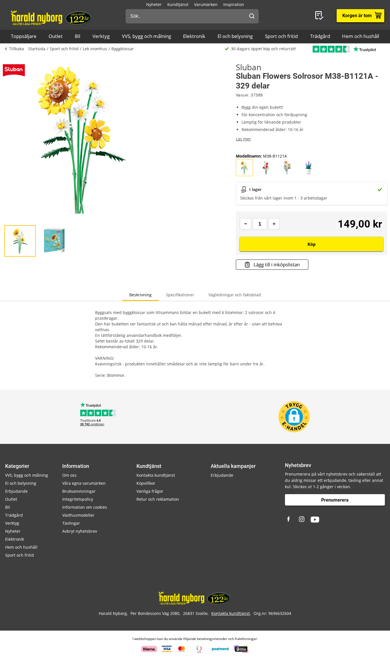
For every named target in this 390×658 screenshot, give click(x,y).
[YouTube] (315, 519)
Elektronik (194, 36)
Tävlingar (71, 523)
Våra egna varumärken (84, 483)
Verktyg (101, 36)
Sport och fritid (281, 36)
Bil (77, 36)
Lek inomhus (95, 48)
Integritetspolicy (77, 499)
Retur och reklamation (157, 499)
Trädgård (320, 36)
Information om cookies (84, 507)
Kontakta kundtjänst (155, 475)
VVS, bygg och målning (146, 36)
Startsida (36, 48)
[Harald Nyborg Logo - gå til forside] (52, 17)
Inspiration (233, 4)
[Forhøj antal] (274, 224)
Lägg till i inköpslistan (277, 264)
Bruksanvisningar (79, 491)
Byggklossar (122, 48)
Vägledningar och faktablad (234, 294)
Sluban (248, 67)
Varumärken (206, 4)
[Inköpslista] (320, 15)
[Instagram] (302, 519)
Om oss (69, 475)
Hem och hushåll (360, 36)
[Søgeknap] (252, 16)
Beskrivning (140, 294)
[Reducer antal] (245, 224)
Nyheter (154, 4)
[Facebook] (289, 519)
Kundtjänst (177, 4)
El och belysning (235, 36)
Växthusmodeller (78, 515)
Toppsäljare (24, 36)
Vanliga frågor (149, 491)
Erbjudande (16, 491)
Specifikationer (180, 294)
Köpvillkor (145, 483)
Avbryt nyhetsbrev (79, 531)
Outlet (56, 36)
